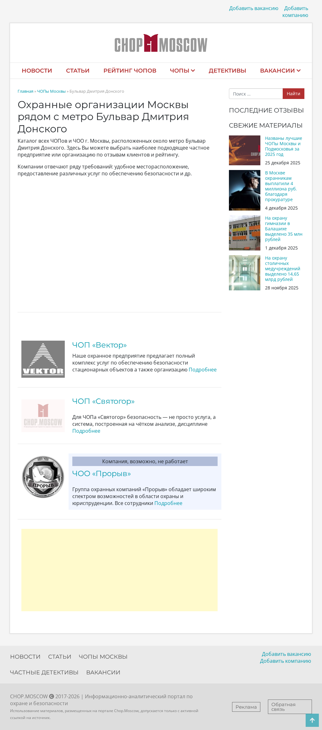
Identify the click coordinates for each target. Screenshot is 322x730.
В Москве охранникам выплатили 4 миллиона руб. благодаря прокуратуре (281, 186)
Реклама (246, 707)
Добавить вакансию (253, 8)
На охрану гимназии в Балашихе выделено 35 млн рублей (284, 228)
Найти (293, 93)
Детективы (227, 70)
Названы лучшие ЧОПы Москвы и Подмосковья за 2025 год (283, 146)
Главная (25, 91)
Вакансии (277, 70)
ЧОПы (179, 70)
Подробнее (203, 369)
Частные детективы (44, 672)
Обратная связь (283, 706)
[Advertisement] (119, 570)
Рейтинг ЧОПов (129, 70)
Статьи (78, 70)
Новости (37, 70)
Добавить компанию (295, 12)
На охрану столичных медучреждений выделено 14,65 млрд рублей (282, 268)
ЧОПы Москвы (51, 91)
